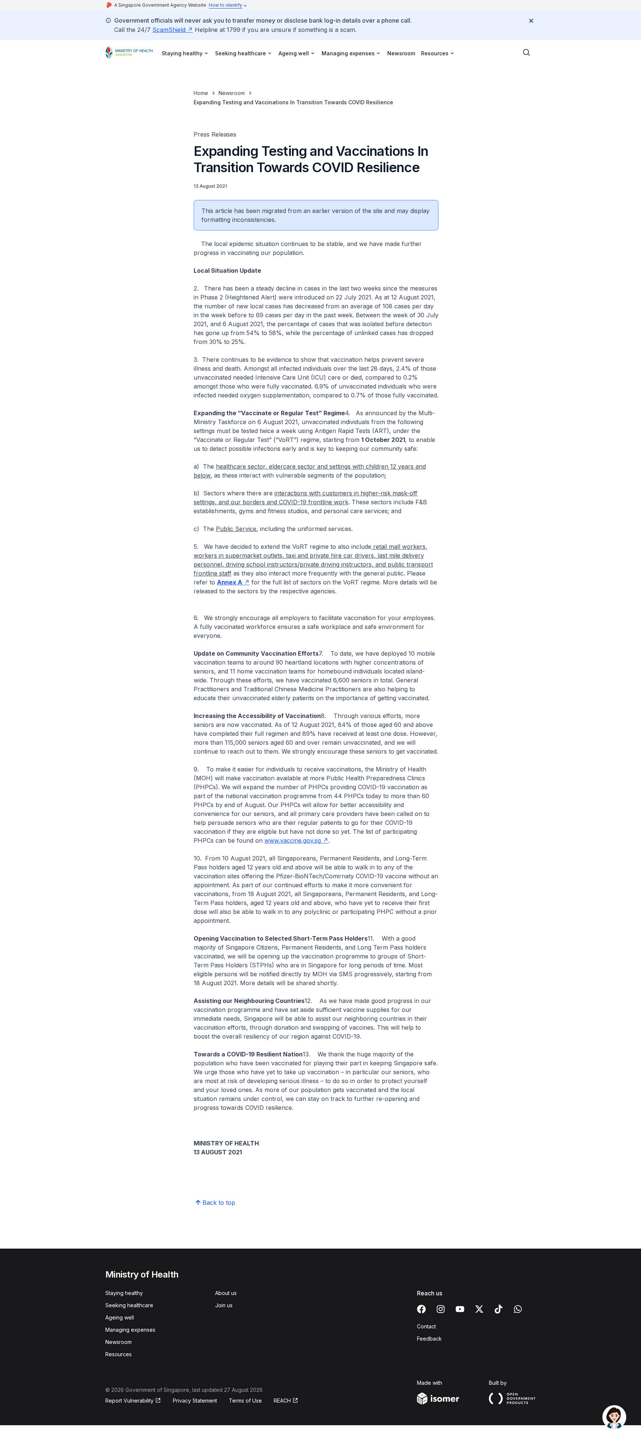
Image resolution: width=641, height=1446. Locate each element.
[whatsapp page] (517, 1309)
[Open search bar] (527, 53)
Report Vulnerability (129, 1400)
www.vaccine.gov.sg (292, 840)
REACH (282, 1400)
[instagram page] (440, 1309)
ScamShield (168, 29)
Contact (426, 1326)
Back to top (219, 1202)
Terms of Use (245, 1400)
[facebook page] (421, 1309)
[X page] (479, 1309)
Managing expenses (130, 1330)
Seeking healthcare (129, 1305)
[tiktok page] (498, 1309)
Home (201, 93)
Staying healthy (124, 1293)
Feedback (429, 1338)
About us (226, 1293)
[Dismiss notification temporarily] (531, 21)
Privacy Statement (195, 1400)
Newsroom (401, 53)
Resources (118, 1354)
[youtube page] (460, 1309)
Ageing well (119, 1317)
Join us (224, 1305)
